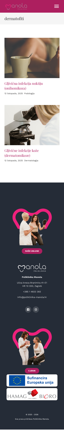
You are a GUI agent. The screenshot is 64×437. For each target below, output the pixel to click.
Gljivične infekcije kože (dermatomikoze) (21, 153)
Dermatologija (31, 160)
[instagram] (36, 309)
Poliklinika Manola (41, 419)
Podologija (29, 93)
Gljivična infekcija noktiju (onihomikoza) (23, 86)
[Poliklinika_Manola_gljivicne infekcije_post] (32, 106)
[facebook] (28, 309)
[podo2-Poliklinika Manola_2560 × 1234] (32, 38)
